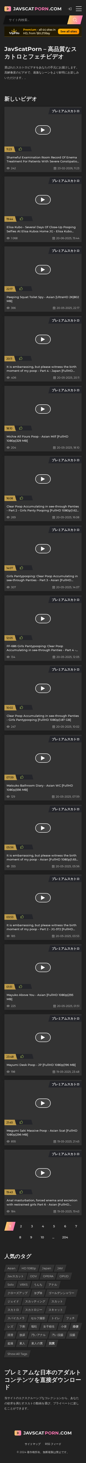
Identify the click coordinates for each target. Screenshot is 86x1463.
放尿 (22, 1335)
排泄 (10, 1335)
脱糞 (52, 1343)
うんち (38, 1284)
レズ (10, 1326)
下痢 (22, 1326)
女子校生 (49, 1326)
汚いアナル (38, 1335)
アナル (53, 1284)
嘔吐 (34, 1326)
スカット (57, 1301)
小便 (64, 1326)
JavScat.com (37, 8)
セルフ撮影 (38, 1318)
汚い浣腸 (57, 1335)
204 (65, 1237)
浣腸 (72, 1335)
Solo (10, 1284)
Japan (46, 1268)
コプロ (38, 1293)
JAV (60, 1268)
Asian (11, 1268)
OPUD (64, 1276)
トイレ (55, 1318)
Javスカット (15, 1276)
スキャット (56, 1309)
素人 (22, 1343)
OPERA (48, 1276)
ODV (33, 1276)
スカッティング (35, 1301)
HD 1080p (29, 1268)
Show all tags (17, 1354)
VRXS (24, 1284)
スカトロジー (33, 1309)
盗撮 (10, 1343)
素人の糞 (37, 1343)
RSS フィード (53, 1444)
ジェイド (13, 1301)
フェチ (70, 1318)
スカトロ (13, 1309)
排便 (76, 1326)
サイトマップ (33, 1444)
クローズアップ (17, 1293)
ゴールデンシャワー (61, 1293)
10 (42, 1237)
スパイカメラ (16, 1318)
